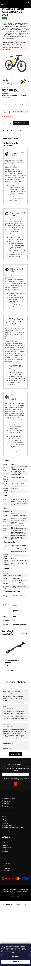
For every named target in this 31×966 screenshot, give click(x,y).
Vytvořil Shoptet (16, 896)
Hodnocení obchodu (15, 682)
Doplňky (6, 870)
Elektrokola (7, 866)
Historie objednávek (7, 847)
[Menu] (28, 2)
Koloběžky (7, 868)
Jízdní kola (7, 864)
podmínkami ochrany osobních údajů (18, 779)
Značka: (8, 20)
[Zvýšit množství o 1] (10, 123)
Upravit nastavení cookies (19, 891)
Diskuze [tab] (10, 138)
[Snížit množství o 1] (3, 123)
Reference (5, 823)
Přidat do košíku (20, 123)
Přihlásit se (16, 784)
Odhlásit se (5, 852)
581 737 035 (7, 801)
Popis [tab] (5, 138)
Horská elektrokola (19, 596)
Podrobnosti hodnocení (17, 18)
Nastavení (15, 956)
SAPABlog (4, 821)
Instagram (7, 806)
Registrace (5, 845)
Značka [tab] (16, 138)
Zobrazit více (16, 754)
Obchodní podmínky (8, 825)
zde (13, 952)
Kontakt (4, 816)
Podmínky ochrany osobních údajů (12, 827)
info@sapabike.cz (9, 798)
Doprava (4, 819)
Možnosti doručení (7, 117)
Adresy (4, 849)
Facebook (7, 803)
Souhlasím (15, 962)
